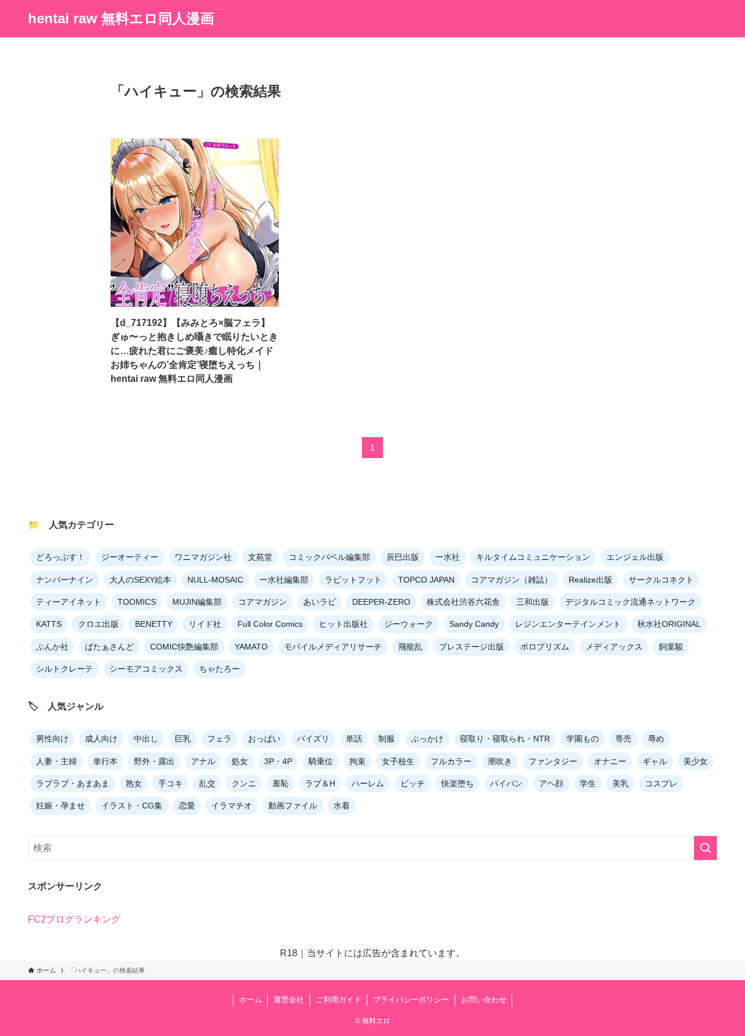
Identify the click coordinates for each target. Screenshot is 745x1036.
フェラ (219, 738)
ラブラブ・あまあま (72, 783)
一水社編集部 (284, 579)
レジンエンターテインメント (568, 624)
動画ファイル (292, 805)
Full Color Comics (270, 624)
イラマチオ (231, 805)
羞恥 (280, 783)
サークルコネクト (661, 579)
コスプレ (661, 783)
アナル (203, 761)
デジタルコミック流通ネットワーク (630, 601)
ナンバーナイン (64, 579)
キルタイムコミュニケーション (533, 557)
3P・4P (278, 761)
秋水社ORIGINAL (669, 624)
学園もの (582, 738)
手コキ (170, 783)
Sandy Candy (474, 624)
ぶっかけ (427, 738)
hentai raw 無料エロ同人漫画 (121, 19)
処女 (240, 761)
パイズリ (313, 738)
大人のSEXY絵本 (140, 579)
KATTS (49, 624)
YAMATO (251, 646)
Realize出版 (590, 579)
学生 (588, 783)
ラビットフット (353, 579)
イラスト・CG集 (131, 805)
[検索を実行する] (705, 848)
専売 (623, 738)
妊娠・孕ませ (60, 805)
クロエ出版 (98, 624)
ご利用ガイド (338, 999)
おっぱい (264, 738)
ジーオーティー (129, 557)
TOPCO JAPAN (426, 579)
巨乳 (183, 738)
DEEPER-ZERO (381, 601)
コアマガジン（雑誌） (511, 579)
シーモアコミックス (146, 668)
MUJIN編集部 (197, 601)
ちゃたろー (219, 668)
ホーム (250, 999)
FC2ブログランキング (74, 919)
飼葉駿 (671, 646)
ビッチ (412, 783)
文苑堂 (260, 557)
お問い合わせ (483, 999)
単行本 (105, 761)
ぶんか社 (52, 646)
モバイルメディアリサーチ (333, 646)
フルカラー (451, 761)
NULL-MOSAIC (215, 579)
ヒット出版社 (343, 624)
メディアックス (614, 646)
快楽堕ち (457, 783)
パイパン (506, 783)
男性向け (52, 738)
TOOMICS (137, 601)
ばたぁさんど (109, 646)
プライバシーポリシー (411, 999)
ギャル (655, 761)
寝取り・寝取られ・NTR (505, 738)
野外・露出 (154, 761)
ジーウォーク (408, 624)
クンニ (244, 783)
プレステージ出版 (471, 646)
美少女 (695, 761)
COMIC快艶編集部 (184, 646)
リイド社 (205, 624)
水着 (342, 805)
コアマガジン (262, 601)
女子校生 (398, 761)
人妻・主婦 (56, 761)
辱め (656, 738)
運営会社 (289, 999)
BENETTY (153, 624)
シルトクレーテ (64, 668)
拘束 (357, 761)
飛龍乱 (410, 646)
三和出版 (532, 601)
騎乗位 (320, 761)
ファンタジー (552, 761)
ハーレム (368, 783)
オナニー (610, 761)
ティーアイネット (68, 601)
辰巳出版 (402, 557)
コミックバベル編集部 (329, 557)
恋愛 (187, 805)
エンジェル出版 (635, 557)
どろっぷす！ (60, 557)
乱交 (207, 783)
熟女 (134, 783)
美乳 (620, 783)
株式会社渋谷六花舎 (463, 601)
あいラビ (319, 601)
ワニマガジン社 (203, 557)
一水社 (447, 557)
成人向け (101, 738)
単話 (354, 738)
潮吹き (500, 761)
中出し (146, 738)
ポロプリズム (544, 646)
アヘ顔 (551, 783)
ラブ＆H (320, 783)
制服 (386, 738)
